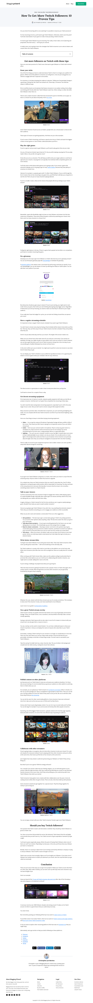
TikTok (24, 943)
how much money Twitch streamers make (34, 920)
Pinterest (25, 934)
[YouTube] (19, 995)
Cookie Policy (59, 982)
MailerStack (77, 987)
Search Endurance (78, 984)
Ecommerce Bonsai (78, 982)
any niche (49, 97)
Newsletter (81, 4)
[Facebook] (7, 995)
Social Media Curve (78, 985)
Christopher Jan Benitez (40, 22)
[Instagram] (14, 995)
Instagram (25, 936)
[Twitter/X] (9, 995)
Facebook (25, 941)
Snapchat (25, 940)
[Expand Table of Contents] (70, 54)
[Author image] (32, 22)
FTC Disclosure (59, 984)
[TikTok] (17, 995)
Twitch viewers (51, 167)
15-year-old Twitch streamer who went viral (43, 879)
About (67, 4)
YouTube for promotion (54, 690)
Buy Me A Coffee (41, 987)
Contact (39, 984)
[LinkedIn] (12, 995)
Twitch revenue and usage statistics (63, 919)
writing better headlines (41, 606)
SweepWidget (46, 260)
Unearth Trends (78, 989)
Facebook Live (62, 924)
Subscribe (39, 985)
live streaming (35, 695)
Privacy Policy (59, 985)
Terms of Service (59, 987)
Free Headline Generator (42, 989)
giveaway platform (26, 264)
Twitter (24, 938)
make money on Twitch (60, 915)
